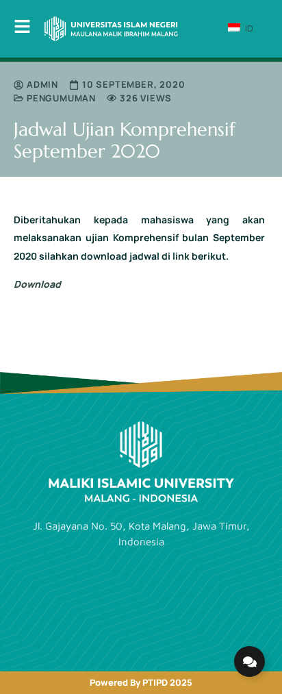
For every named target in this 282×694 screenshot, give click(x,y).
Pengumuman (61, 98)
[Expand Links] (249, 661)
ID (247, 28)
